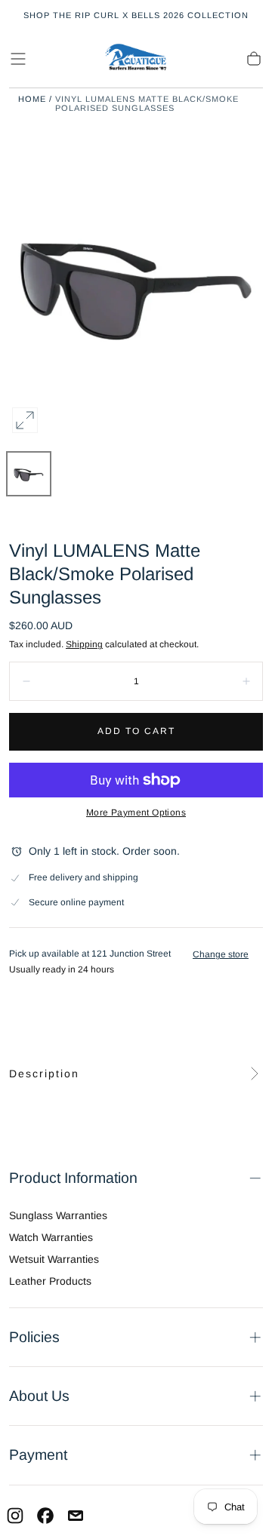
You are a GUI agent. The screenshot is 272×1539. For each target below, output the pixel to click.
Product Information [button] (73, 1177)
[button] (18, 59)
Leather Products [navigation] (50, 1281)
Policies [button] (34, 1337)
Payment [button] (38, 1454)
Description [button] (44, 1073)
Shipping (84, 644)
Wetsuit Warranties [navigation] (54, 1259)
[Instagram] (15, 1515)
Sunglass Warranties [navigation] (58, 1215)
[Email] (75, 1515)
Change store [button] (221, 954)
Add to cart (136, 731)
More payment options (136, 812)
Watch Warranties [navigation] (51, 1237)
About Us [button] (39, 1395)
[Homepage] (136, 58)
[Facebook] (45, 1515)
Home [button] (32, 98)
